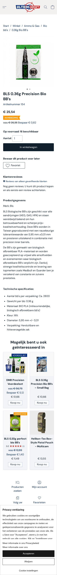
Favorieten (39, 502)
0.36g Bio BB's (20, 30)
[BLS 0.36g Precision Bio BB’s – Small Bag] (42, 364)
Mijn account (39, 487)
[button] (28, 7)
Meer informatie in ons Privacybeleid (21, 543)
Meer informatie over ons (15, 547)
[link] (28, 569)
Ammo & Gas (31, 26)
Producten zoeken (18, 488)
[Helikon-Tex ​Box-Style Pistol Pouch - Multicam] (42, 423)
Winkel (16, 26)
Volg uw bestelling (17, 504)
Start (6, 26)
